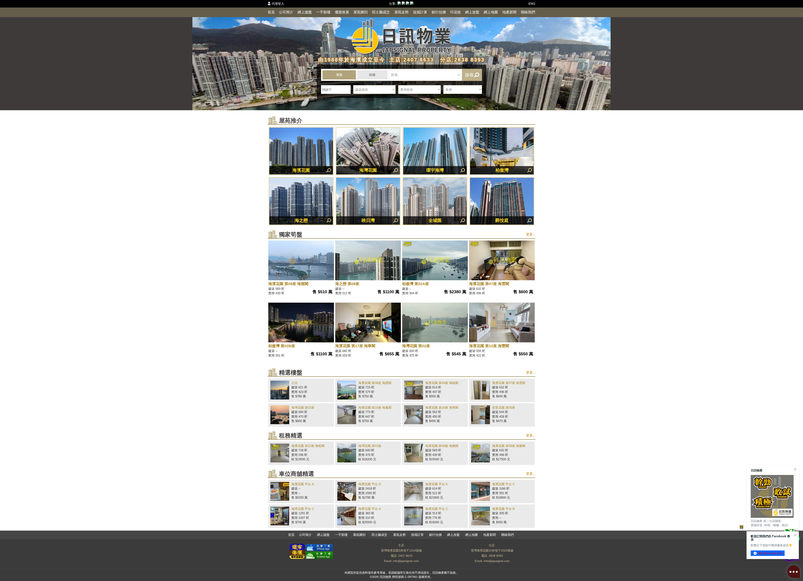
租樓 (372, 75)
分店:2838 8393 (460, 60)
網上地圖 (491, 12)
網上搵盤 (305, 12)
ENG (531, 3)
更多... (530, 234)
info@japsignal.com (406, 561)
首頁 (271, 12)
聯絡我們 (528, 12)
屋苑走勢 (401, 12)
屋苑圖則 (360, 12)
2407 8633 (405, 555)
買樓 (339, 75)
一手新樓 (323, 12)
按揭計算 (420, 12)
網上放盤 (472, 12)
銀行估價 (439, 12)
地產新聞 (509, 12)
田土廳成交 (381, 12)
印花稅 (455, 12)
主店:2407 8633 (410, 60)
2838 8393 (496, 555)
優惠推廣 (342, 12)
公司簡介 (286, 12)
